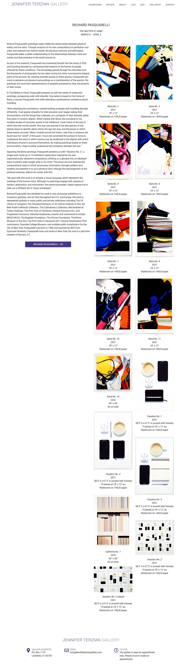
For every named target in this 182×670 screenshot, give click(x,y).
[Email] (66, 650)
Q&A (142, 5)
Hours (123, 649)
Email (73, 649)
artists (110, 5)
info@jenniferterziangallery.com (86, 652)
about (122, 5)
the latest (155, 5)
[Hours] (116, 650)
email (134, 655)
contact (170, 5)
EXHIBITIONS (95, 5)
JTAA (133, 5)
